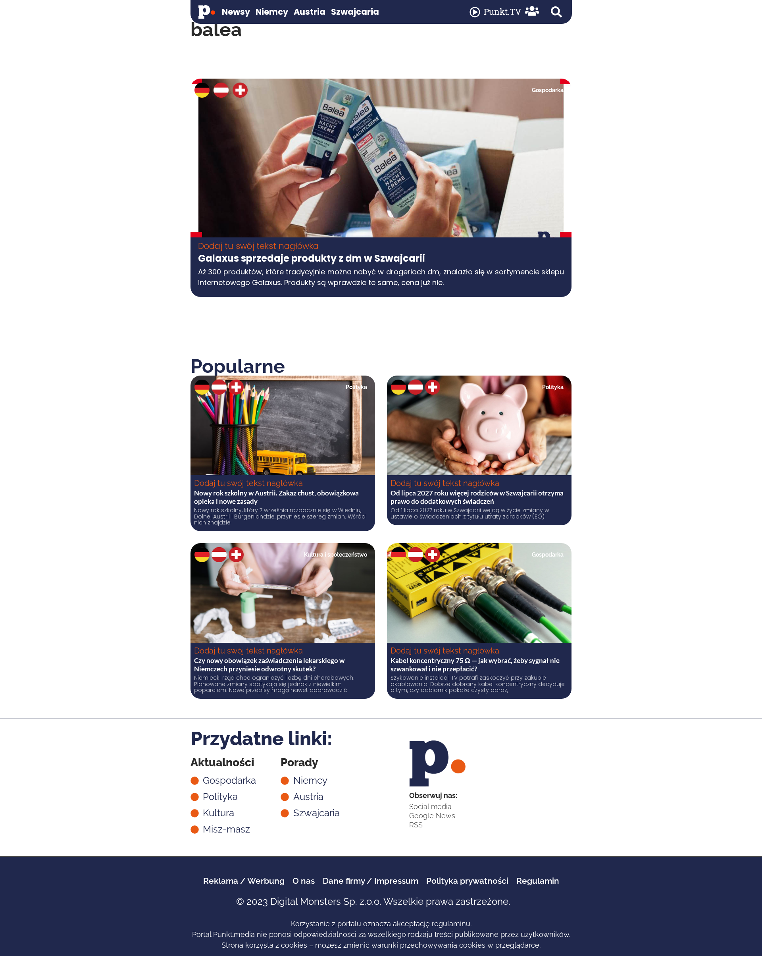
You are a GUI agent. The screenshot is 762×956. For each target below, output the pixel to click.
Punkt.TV (502, 11)
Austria (309, 11)
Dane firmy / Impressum (370, 881)
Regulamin (537, 881)
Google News (432, 815)
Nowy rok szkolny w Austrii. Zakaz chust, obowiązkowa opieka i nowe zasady (276, 497)
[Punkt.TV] (475, 12)
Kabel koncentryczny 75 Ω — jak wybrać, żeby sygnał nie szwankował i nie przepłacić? (475, 664)
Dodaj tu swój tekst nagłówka (258, 246)
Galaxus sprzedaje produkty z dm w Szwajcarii (311, 258)
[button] (556, 11)
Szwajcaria (355, 11)
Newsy (236, 11)
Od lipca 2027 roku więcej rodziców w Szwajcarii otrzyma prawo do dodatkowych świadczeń (477, 497)
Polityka (356, 387)
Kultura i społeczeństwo (335, 554)
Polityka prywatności (467, 881)
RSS (416, 825)
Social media (430, 806)
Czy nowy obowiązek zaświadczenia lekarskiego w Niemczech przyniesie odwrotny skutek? (269, 664)
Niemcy (272, 11)
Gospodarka (548, 90)
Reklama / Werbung (244, 881)
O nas (303, 881)
